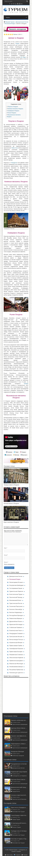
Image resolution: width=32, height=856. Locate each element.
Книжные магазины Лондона (15, 108)
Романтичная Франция (15, 618)
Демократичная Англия (22, 22)
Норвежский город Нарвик (19, 771)
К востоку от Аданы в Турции (19, 838)
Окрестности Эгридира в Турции (19, 807)
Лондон (17, 43)
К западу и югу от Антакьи (19, 831)
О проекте (17, 854)
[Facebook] (10, 4)
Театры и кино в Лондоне (11, 485)
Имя (5, 548)
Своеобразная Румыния (16, 648)
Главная (25, 854)
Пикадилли (14, 162)
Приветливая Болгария (15, 651)
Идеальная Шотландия (15, 624)
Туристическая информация (19, 724)
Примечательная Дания (16, 660)
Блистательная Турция (15, 594)
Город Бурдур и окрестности (19, 815)
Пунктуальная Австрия (15, 636)
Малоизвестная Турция (18, 811)
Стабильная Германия (15, 627)
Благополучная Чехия (15, 630)
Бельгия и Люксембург (15, 609)
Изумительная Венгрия (15, 642)
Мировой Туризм (9, 22)
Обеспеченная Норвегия (16, 657)
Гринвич (26, 383)
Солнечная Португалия (15, 606)
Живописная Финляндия (16, 663)
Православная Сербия (15, 645)
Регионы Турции (16, 827)
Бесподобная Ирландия (16, 615)
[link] (16, 483)
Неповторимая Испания (16, 582)
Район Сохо (14, 148)
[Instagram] (20, 4)
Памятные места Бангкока (19, 799)
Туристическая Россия (15, 603)
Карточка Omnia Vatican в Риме (19, 728)
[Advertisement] (16, 695)
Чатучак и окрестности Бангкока (19, 795)
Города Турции (16, 819)
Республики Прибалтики (16, 669)
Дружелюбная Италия (15, 621)
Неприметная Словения (16, 654)
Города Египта (16, 791)
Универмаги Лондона (13, 110)
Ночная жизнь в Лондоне (11, 503)
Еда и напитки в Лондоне (11, 522)
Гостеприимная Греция (15, 588)
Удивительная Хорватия (16, 591)
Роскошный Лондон (10, 23)
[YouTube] (16, 4)
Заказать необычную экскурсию (19, 720)
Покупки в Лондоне (12, 106)
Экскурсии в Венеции (17, 751)
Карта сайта (10, 854)
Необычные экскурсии (18, 755)
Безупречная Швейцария (16, 585)
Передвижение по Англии (19, 764)
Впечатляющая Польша (16, 639)
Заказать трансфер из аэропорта (19, 736)
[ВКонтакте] (22, 4)
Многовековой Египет (15, 600)
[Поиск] (27, 1)
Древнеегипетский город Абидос (19, 787)
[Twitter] (12, 4)
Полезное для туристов (16, 672)
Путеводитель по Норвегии (19, 775)
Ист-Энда (23, 57)
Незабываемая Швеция (16, 666)
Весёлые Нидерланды (15, 612)
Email (5, 555)
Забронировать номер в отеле (19, 743)
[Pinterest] (14, 4)
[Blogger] (18, 4)
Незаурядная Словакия (16, 633)
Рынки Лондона (11, 112)
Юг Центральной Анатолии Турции (19, 823)
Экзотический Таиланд (15, 597)
